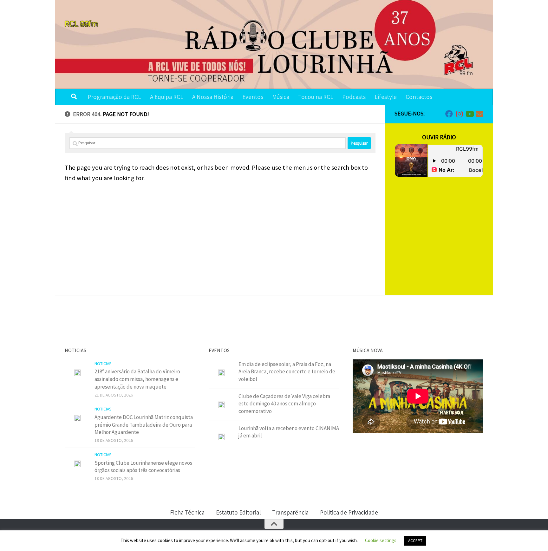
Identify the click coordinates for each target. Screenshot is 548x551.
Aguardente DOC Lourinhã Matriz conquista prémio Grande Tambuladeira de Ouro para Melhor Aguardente (144, 425)
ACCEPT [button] (415, 540)
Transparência (290, 512)
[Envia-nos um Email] (479, 114)
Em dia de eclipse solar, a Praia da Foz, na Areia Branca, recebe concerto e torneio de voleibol (286, 372)
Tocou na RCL (315, 97)
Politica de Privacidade (349, 512)
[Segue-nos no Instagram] (459, 114)
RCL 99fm (81, 23)
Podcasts (354, 97)
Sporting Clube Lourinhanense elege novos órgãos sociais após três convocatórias (143, 466)
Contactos (419, 97)
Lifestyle (386, 97)
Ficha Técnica (187, 512)
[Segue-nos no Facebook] (449, 114)
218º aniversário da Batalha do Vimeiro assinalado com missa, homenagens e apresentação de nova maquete (137, 379)
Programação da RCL (114, 97)
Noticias (103, 363)
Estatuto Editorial (238, 512)
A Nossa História (212, 97)
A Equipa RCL (166, 97)
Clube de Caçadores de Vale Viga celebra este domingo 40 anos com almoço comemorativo (284, 404)
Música (280, 97)
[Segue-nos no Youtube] (469, 114)
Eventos (252, 97)
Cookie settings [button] (380, 540)
